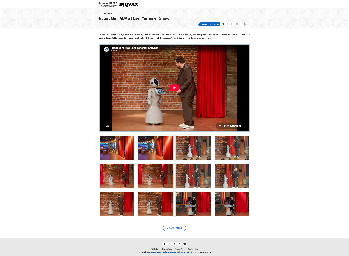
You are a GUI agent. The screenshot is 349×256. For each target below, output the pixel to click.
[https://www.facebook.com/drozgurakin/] (164, 244)
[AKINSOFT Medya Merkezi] (128, 4)
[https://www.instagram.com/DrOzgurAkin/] (179, 244)
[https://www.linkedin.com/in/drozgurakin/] (174, 244)
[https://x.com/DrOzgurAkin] (169, 244)
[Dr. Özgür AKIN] (108, 4)
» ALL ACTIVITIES (174, 228)
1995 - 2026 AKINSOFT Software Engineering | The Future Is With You (171, 252)
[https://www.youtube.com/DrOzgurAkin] (184, 244)
